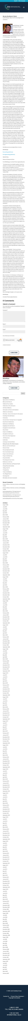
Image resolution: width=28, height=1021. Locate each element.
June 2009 (5, 917)
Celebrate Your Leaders (8, 403)
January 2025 (6, 542)
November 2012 (6, 835)
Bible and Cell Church (7, 401)
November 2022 (6, 594)
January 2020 (6, 663)
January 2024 (6, 566)
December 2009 (6, 905)
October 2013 (6, 813)
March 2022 (5, 610)
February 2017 (6, 733)
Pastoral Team (6, 447)
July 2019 (5, 675)
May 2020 (5, 655)
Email (4, 329)
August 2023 (5, 576)
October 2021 (6, 620)
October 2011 (6, 861)
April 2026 (5, 512)
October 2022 (6, 597)
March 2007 (5, 971)
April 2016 (5, 753)
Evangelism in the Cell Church (9, 427)
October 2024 (6, 548)
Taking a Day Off (6, 467)
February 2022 (6, 612)
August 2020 (5, 649)
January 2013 (6, 831)
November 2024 (6, 546)
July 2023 (5, 579)
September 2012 (6, 839)
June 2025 (5, 532)
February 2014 (6, 805)
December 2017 (6, 713)
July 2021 (5, 627)
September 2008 (6, 935)
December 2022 (6, 592)
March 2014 (5, 803)
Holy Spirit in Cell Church (8, 433)
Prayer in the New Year (7, 455)
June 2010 (5, 893)
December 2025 (6, 520)
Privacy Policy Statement (17, 996)
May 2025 (5, 534)
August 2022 (5, 600)
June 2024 (5, 556)
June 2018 (5, 701)
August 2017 (5, 721)
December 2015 (6, 761)
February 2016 (6, 757)
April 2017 (5, 729)
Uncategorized (19, 17)
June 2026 (5, 508)
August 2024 (5, 552)
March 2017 (5, 731)
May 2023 (5, 582)
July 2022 (5, 602)
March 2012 (5, 851)
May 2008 (5, 943)
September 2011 (6, 863)
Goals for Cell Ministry (7, 431)
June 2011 (5, 869)
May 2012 (5, 847)
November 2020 (6, 643)
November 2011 (6, 859)
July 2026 (5, 506)
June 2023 (5, 580)
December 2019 (6, 665)
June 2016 (5, 749)
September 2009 (6, 911)
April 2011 (5, 873)
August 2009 (5, 913)
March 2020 (5, 659)
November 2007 (6, 955)
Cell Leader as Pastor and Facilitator (11, 409)
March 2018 (5, 707)
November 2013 (6, 811)
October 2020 (6, 645)
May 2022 (5, 607)
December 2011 (6, 857)
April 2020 (5, 657)
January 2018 (6, 711)
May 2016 (5, 751)
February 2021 (6, 637)
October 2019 (6, 669)
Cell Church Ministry (7, 407)
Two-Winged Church (7, 473)
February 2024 (6, 564)
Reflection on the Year (7, 461)
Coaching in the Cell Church (8, 415)
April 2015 (5, 777)
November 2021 (6, 619)
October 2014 (6, 789)
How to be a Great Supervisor (9, 435)
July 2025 (5, 530)
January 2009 (6, 927)
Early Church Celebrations (8, 421)
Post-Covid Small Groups (8, 451)
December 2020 (6, 641)
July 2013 (5, 819)
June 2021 (5, 629)
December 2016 (6, 737)
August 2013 (5, 817)
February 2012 (6, 853)
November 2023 (6, 570)
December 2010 (6, 881)
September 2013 (6, 815)
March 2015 (5, 779)
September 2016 (6, 743)
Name (4, 324)
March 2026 (5, 514)
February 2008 (6, 949)
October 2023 (6, 572)
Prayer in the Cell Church (8, 453)
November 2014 (6, 787)
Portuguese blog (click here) (9, 154)
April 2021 (5, 633)
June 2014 (5, 797)
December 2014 (6, 785)
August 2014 (5, 793)
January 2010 (6, 903)
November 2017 (6, 715)
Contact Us (6, 996)
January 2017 (6, 735)
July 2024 (5, 554)
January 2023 (6, 590)
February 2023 (6, 589)
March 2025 (5, 538)
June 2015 (5, 773)
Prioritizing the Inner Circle (8, 459)
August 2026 (5, 504)
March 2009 (5, 923)
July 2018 (5, 699)
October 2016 (6, 741)
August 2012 (5, 841)
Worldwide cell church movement (10, 477)
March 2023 (5, 586)
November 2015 (6, 763)
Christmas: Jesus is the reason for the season (13, 413)
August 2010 (5, 889)
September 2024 (6, 550)
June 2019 (5, 677)
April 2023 (5, 584)
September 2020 (6, 647)
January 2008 (6, 951)
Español (15, 0)
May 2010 (5, 895)
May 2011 (5, 871)
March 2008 (5, 947)
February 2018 (6, 709)
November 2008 (6, 931)
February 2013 (6, 829)
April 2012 (5, 849)
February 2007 (6, 973)
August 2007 (5, 961)
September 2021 (6, 623)
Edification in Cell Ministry (8, 423)
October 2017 (6, 717)
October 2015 (6, 765)
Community (5, 417)
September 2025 (6, 526)
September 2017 (6, 719)
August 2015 (5, 769)
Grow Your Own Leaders (18, 498)
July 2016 (5, 747)
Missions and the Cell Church (9, 445)
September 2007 (6, 959)
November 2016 (6, 739)
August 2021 (5, 625)
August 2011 (5, 865)
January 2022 (6, 615)
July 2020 (5, 651)
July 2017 (5, 723)
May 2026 (5, 510)
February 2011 (6, 877)
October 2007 (6, 957)
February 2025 (6, 540)
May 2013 (5, 823)
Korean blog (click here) (8, 152)
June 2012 (5, 845)
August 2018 (5, 697)
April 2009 (5, 921)
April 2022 (5, 609)
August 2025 (5, 528)
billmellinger (6, 17)
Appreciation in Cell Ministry (9, 399)
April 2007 (5, 969)
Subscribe (14, 352)
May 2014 (5, 799)
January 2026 (6, 518)
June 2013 (5, 821)
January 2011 (6, 879)
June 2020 (5, 653)
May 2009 (5, 919)
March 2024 (5, 562)
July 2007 (5, 963)
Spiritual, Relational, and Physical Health (11, 463)
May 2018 (5, 703)
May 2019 (5, 679)
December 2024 (6, 544)
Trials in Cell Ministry (7, 471)
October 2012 (6, 837)
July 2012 (5, 843)
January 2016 (6, 759)
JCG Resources (6, 437)
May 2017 (5, 727)
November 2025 (6, 522)
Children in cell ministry (8, 411)
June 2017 (5, 725)
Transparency (6, 469)
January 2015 (6, 783)
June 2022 (5, 605)
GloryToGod (5, 429)
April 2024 (5, 560)
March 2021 (5, 635)
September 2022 (6, 599)
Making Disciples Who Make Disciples (10, 443)
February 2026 (6, 516)
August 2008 (5, 937)
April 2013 (5, 825)
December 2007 (6, 953)
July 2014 (5, 795)
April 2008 (5, 945)
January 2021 (6, 639)
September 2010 (6, 887)
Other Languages (21, 0)
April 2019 (5, 681)
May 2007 (5, 967)
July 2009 (5, 915)
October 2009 (6, 909)
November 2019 (6, 667)
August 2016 (5, 745)
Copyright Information (14, 998)
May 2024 (5, 558)
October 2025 (6, 524)
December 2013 (6, 809)
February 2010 (6, 901)
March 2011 (5, 875)
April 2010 (5, 897)
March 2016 (5, 755)
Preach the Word (6, 457)
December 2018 (6, 689)
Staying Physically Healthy (8, 465)
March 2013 (5, 827)
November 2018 (6, 691)
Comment (5, 310)
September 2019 (6, 671)
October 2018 (6, 693)
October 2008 (6, 933)
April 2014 (5, 801)
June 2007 (5, 965)
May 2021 (5, 631)
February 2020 (6, 661)
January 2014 (6, 807)
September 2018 (6, 695)
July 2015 (5, 771)
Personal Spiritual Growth (8, 449)
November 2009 (6, 907)
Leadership (5, 439)
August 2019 (5, 673)
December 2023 (6, 568)
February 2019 (6, 685)
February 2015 (6, 781)
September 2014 (6, 791)
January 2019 (6, 687)
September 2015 (6, 767)
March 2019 (5, 683)
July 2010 (5, 891)
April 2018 (5, 705)
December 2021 (6, 617)
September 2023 (6, 574)
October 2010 (6, 885)
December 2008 (6, 929)
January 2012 (6, 855)
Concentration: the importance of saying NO (12, 419)
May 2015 (5, 775)
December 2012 (6, 833)
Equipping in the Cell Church (9, 425)
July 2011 (5, 867)
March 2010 (5, 899)
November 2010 (6, 883)
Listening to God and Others (9, 441)
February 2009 (6, 925)
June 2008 (5, 941)
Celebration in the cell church (9, 405)
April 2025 (5, 536)
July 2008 (5, 939)
